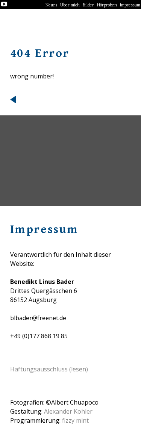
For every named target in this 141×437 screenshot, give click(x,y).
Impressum (130, 5)
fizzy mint (75, 420)
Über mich (70, 5)
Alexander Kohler (68, 411)
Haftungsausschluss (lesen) (49, 369)
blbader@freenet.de (38, 318)
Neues (51, 5)
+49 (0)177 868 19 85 (39, 336)
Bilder (88, 5)
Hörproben (107, 5)
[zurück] (70, 99)
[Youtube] (4, 4)
